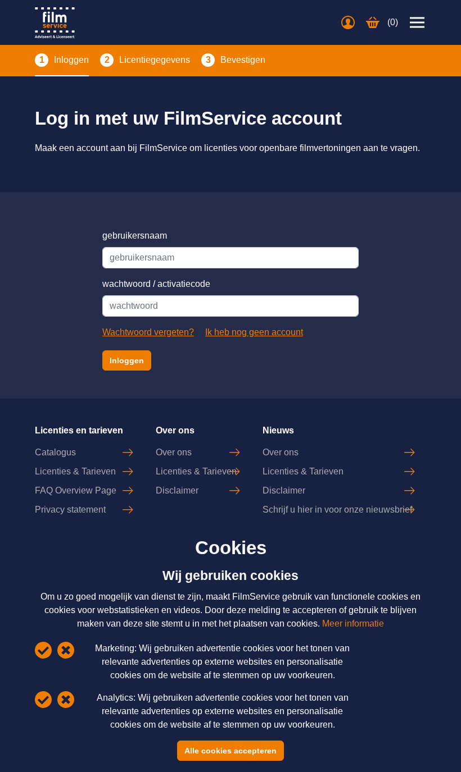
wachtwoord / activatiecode (156, 284)
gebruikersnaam (134, 235)
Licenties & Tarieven (75, 471)
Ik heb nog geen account (254, 332)
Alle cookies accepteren (230, 750)
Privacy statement (70, 509)
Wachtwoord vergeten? (148, 332)
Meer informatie (353, 623)
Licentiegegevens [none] (154, 60)
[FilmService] (55, 22)
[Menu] (417, 22)
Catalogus (55, 452)
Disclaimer (177, 490)
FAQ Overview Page (75, 490)
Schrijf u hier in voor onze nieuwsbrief (337, 509)
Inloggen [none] (71, 60)
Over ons (174, 452)
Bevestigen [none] (242, 60)
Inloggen (127, 360)
